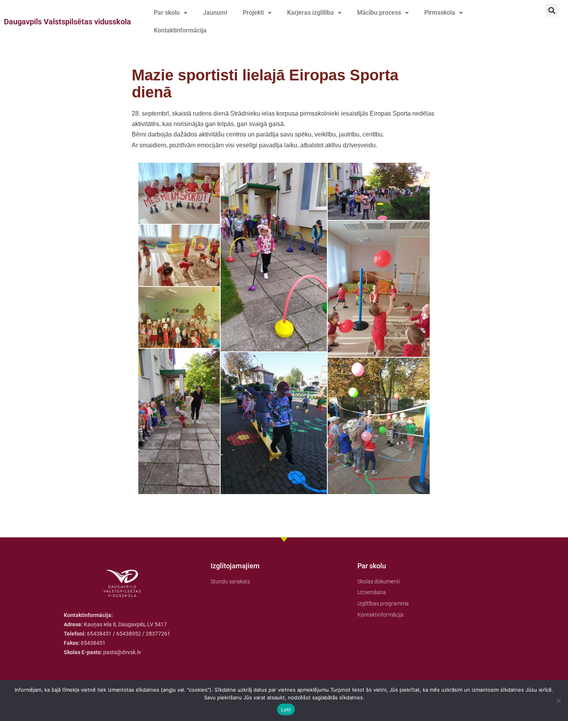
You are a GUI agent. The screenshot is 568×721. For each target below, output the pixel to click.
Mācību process (379, 12)
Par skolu (167, 12)
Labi (286, 709)
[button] (552, 10)
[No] (558, 700)
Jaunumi (215, 12)
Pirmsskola (439, 12)
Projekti (253, 12)
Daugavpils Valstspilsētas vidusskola (67, 21)
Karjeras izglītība (310, 12)
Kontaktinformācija (180, 30)
